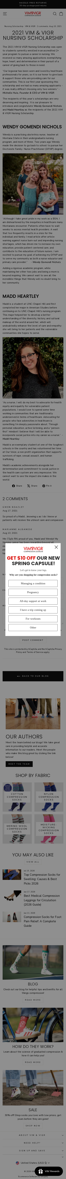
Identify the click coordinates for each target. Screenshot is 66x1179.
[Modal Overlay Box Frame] (33, 589)
